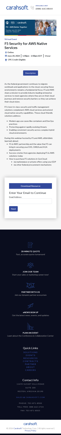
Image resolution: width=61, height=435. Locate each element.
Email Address (15, 197)
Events (30, 355)
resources (30, 358)
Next (13, 208)
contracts (30, 361)
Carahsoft (17, 428)
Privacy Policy (30, 430)
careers (30, 370)
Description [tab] (30, 73)
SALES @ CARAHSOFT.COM (30, 397)
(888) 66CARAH (44, 8)
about (30, 367)
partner (30, 364)
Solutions (30, 352)
